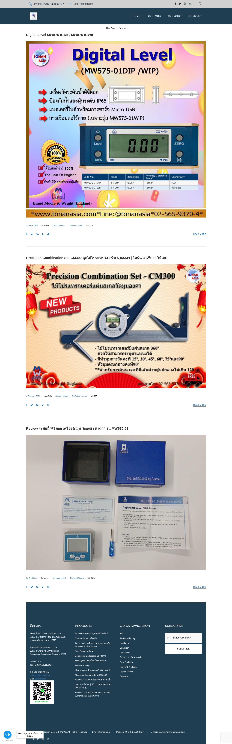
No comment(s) (59, 225)
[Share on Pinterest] (48, 234)
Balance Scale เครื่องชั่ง (86, 638)
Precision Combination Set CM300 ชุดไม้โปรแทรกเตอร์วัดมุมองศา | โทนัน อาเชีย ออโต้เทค (96, 258)
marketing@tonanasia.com (171, 732)
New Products (126, 662)
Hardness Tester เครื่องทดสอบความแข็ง (93, 680)
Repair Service (126, 671)
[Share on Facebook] (26, 234)
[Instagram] (190, 4)
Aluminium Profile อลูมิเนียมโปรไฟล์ (91, 633)
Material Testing (82, 665)
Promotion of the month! (131, 657)
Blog (122, 633)
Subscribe (183, 649)
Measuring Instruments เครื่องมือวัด (91, 675)
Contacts (154, 16)
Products (173, 16)
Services (194, 16)
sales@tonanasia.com (40, 675)
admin (46, 225)
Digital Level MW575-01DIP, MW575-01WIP (60, 35)
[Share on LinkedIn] (43, 234)
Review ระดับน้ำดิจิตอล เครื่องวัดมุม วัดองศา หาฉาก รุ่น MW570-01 (77, 428)
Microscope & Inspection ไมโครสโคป (92, 670)
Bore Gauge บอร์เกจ (84, 651)
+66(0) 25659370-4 (53, 4)
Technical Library (79, 396)
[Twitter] (180, 4)
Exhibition (124, 648)
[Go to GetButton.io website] (8, 741)
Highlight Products (128, 667)
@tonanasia (40, 679)
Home (136, 16)
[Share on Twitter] (32, 234)
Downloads (125, 652)
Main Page (111, 28)
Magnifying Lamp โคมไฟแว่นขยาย (91, 660)
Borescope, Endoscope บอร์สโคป (90, 656)
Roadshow (124, 643)
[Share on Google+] (37, 234)
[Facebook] (175, 4)
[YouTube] (185, 4)
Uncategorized (76, 225)
